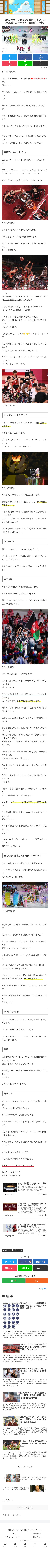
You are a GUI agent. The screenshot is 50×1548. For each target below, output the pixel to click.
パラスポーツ (18, 1250)
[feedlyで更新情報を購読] (13, 1280)
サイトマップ (25, 1540)
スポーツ (7, 1250)
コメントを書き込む (25, 1508)
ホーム (13, 1534)
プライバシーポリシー (13, 1537)
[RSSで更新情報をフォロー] (36, 1280)
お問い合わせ (37, 1537)
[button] (45, 728)
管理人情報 (37, 1534)
